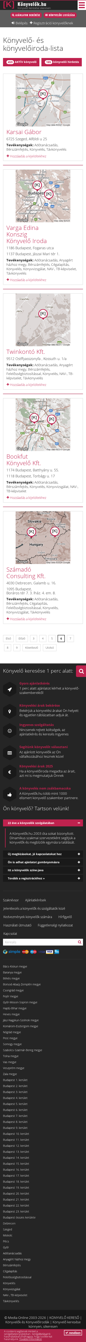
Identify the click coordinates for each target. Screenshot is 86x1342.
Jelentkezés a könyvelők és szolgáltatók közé (34, 908)
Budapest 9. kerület (15, 1128)
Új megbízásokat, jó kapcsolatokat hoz (35, 854)
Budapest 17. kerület (16, 1175)
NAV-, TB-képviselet (15, 1295)
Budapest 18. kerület (16, 1181)
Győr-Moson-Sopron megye (20, 1002)
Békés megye (11, 978)
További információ (30, 1339)
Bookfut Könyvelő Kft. (23, 459)
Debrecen (9, 1223)
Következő (31, 647)
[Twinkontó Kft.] (43, 320)
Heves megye (11, 1014)
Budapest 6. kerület (15, 1110)
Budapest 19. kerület (16, 1187)
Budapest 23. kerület (16, 1211)
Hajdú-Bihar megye (15, 1008)
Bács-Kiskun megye (15, 966)
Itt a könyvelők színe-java (25, 870)
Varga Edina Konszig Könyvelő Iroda (26, 234)
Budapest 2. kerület (15, 1086)
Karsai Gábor (24, 132)
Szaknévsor (11, 900)
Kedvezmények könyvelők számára (27, 917)
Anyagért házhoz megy (17, 1259)
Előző (22, 638)
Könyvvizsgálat (11, 1289)
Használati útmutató (17, 925)
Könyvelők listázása (62, 15)
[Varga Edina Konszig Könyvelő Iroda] (43, 196)
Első (8, 638)
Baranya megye (12, 972)
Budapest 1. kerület (15, 1080)
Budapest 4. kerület (15, 1098)
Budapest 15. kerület (16, 1163)
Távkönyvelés (11, 1301)
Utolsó (50, 647)
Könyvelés (9, 1283)
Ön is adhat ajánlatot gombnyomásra (33, 862)
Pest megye (10, 1038)
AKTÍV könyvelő (22, 62)
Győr (6, 1247)
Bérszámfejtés (12, 1265)
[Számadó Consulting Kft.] (43, 537)
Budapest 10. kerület (16, 1134)
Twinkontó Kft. (25, 351)
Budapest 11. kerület (16, 1140)
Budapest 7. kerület (15, 1116)
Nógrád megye (12, 1032)
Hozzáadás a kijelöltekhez (27, 156)
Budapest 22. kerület (16, 1205)
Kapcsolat (10, 933)
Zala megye (10, 1074)
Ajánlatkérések (35, 900)
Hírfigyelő (65, 917)
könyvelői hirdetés (62, 62)
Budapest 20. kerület (16, 1193)
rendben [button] (74, 1333)
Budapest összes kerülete (19, 1217)
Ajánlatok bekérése (27, 15)
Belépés (22, 23)
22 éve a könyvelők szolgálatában (31, 823)
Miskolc (7, 1235)
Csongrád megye (13, 990)
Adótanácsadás (12, 1253)
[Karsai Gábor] (43, 100)
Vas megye (9, 1062)
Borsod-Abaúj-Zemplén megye (22, 984)
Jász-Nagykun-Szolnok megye (21, 1020)
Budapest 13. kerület (16, 1152)
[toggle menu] (82, 5)
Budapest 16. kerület (16, 1169)
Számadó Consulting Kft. (26, 572)
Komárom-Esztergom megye (20, 1026)
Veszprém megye (13, 1068)
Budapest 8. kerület (15, 1122)
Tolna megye (11, 1056)
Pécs (6, 1241)
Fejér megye (10, 996)
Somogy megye (12, 1044)
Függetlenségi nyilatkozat (55, 925)
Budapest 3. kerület (15, 1092)
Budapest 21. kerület (16, 1199)
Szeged (7, 1229)
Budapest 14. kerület (16, 1158)
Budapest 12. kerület (16, 1146)
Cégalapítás (10, 1271)
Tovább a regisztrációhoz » (26, 878)
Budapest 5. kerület (15, 1104)
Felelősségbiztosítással (17, 1277)
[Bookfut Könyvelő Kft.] (43, 424)
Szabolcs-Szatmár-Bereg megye (22, 1050)
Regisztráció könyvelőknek (53, 23)
